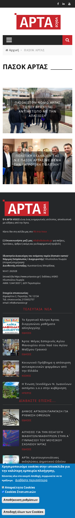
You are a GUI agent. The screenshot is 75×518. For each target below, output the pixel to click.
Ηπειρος (26, 393)
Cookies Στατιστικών (20, 492)
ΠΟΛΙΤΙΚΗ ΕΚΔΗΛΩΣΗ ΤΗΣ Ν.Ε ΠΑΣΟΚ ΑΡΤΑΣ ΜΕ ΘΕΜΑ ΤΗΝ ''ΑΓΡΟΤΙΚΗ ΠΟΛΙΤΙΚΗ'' (37, 160)
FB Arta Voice (40, 231)
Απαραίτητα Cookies (20, 487)
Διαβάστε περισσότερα (31, 480)
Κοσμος (26, 375)
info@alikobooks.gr (42, 240)
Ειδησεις (26, 333)
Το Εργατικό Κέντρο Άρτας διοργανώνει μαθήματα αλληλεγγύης (40, 324)
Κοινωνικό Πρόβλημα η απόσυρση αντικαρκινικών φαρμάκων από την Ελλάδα (46, 366)
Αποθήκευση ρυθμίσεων (20, 499)
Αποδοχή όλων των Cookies (23, 511)
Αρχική (14, 50)
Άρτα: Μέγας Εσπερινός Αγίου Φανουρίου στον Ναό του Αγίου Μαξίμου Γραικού (45, 345)
